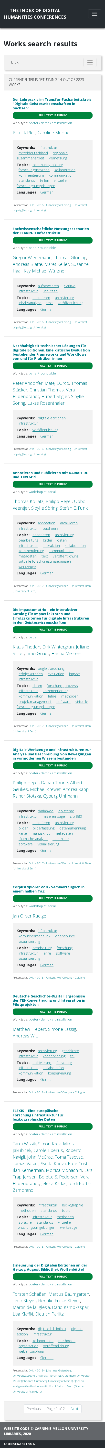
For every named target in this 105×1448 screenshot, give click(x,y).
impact (74, 674)
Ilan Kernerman (28, 1170)
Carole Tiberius (48, 1150)
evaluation (56, 674)
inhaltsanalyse (30, 302)
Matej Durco (57, 383)
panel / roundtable (42, 248)
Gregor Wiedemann (32, 257)
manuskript (41, 833)
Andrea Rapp (76, 789)
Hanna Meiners (66, 653)
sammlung (60, 838)
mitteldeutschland (33, 153)
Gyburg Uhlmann (60, 796)
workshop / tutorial (42, 492)
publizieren (52, 528)
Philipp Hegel (59, 501)
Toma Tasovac (69, 1157)
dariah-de (45, 811)
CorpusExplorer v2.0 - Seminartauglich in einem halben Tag (48, 889)
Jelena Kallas (53, 1183)
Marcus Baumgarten (69, 1294)
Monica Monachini (64, 1170)
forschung (65, 947)
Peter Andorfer (27, 383)
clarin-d (69, 286)
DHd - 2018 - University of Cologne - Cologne (57, 977)
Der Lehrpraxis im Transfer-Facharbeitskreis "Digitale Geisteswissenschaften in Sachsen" (52, 103)
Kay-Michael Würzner (45, 271)
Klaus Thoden (26, 647)
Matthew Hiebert (29, 1029)
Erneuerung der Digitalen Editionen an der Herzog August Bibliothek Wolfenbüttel (50, 1267)
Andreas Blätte (27, 264)
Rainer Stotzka (27, 796)
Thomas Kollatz (28, 501)
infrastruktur (47, 147)
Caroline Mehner (54, 132)
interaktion (51, 545)
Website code (17, 1428)
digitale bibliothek (52, 1328)
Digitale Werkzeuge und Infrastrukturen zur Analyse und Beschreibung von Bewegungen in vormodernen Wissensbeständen (52, 754)
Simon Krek (49, 1144)
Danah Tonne (54, 783)
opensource (65, 936)
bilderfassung (43, 828)
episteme (66, 811)
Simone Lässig (62, 1029)
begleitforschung (51, 668)
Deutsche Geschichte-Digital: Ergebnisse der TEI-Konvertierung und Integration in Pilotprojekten (49, 1000)
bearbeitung (28, 540)
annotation (46, 523)
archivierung (64, 297)
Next (74, 1408)
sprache (25, 1222)
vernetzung (58, 158)
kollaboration (64, 170)
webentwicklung (31, 1351)
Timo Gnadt (37, 653)
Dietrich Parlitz (49, 1314)
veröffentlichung (70, 302)
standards (27, 180)
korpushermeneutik (34, 936)
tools (66, 1210)
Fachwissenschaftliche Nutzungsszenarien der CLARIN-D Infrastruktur (51, 230)
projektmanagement (35, 701)
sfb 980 (76, 816)
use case (50, 291)
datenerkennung (72, 828)
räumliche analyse (33, 838)
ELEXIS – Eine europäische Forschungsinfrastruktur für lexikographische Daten (38, 1115)
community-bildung (47, 164)
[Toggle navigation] (94, 13)
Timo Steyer (24, 1301)
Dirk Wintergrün (58, 647)
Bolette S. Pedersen (58, 1177)
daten (62, 540)
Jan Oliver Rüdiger (30, 916)
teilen (44, 180)
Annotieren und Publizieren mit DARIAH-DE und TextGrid (50, 474)
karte (23, 833)
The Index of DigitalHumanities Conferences (35, 13)
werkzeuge (27, 566)
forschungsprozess (34, 170)
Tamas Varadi (26, 1163)
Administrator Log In (19, 1444)
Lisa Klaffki (23, 1314)
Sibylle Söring (44, 508)
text (49, 302)
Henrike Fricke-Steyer (59, 1301)
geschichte (70, 1050)
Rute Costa (79, 1163)
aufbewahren (48, 286)
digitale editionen (52, 418)
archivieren (69, 523)
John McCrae (40, 1157)
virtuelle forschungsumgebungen (45, 561)
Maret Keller (56, 264)
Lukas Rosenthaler (45, 403)
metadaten (28, 556)
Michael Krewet (45, 789)
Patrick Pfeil (24, 132)
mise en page (54, 816)
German (46, 192)
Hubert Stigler (55, 396)
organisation (28, 1346)
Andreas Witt (25, 1036)
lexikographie (72, 1205)
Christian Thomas (47, 390)
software (63, 701)
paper (33, 637)
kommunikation (61, 175)
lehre (52, 696)
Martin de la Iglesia (31, 1307)
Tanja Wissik (24, 1144)
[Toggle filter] (90, 62)
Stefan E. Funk (74, 508)
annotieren (41, 297)
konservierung (54, 1056)
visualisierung (48, 844)
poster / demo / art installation (50, 123)
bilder (47, 540)
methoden (69, 696)
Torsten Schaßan (29, 1294)
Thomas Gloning (70, 257)
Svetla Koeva (53, 1163)
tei (72, 1056)
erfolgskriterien (31, 674)
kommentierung (31, 175)
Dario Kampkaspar (70, 1307)
